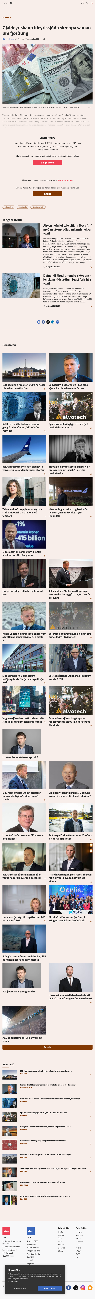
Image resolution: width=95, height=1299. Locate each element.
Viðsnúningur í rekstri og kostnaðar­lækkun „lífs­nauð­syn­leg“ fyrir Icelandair (69, 512)
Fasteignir (79, 1235)
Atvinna (78, 1238)
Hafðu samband (33, 1248)
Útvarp (60, 1251)
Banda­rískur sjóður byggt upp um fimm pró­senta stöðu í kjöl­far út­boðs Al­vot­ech (69, 721)
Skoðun (61, 1245)
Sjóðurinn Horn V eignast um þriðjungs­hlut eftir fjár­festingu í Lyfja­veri (23, 679)
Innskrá (47, 194)
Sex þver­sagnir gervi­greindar (18, 992)
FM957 (78, 1251)
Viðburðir (79, 1242)
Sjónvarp (61, 1248)
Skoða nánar (12, 1282)
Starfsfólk (30, 1257)
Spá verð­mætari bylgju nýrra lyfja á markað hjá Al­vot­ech (43, 1113)
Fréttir (60, 1232)
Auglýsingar (31, 1245)
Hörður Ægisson (8, 39)
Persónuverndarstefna (11, 1247)
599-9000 (10, 1256)
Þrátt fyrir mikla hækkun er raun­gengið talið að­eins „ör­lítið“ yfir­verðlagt (21, 427)
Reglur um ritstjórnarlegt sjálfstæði (12, 1243)
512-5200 (34, 1241)
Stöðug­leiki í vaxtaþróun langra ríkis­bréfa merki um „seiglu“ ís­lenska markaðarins (70, 470)
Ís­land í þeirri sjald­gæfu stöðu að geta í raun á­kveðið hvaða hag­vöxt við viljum (70, 878)
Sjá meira (47, 1047)
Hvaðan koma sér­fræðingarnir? (20, 757)
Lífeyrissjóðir (23, 207)
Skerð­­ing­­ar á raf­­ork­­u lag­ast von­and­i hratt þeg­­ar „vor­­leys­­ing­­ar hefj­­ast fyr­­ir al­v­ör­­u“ (54, 1169)
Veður (78, 1245)
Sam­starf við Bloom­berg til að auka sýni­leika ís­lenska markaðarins (48, 1085)
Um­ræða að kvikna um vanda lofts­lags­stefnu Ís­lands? (42, 1183)
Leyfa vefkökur (49, 1288)
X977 (78, 1254)
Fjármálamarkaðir (38, 207)
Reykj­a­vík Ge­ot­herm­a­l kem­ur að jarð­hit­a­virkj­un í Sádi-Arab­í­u (45, 1127)
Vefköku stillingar (20, 1288)
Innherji (79, 1232)
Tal (77, 1258)
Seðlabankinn (9, 207)
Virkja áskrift (47, 163)
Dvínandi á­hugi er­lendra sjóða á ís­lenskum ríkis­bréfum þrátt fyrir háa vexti (67, 279)
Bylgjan (78, 1248)
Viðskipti (61, 1235)
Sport (60, 1238)
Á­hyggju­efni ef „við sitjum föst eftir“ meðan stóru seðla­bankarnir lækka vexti (67, 229)
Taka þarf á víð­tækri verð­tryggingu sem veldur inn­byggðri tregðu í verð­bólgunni (69, 594)
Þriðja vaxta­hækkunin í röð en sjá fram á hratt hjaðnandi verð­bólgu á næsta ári (24, 637)
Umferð (30, 1260)
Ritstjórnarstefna (33, 1251)
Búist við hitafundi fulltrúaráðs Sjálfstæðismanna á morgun (45, 1196)
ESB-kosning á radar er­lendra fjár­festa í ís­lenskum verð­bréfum (46, 1071)
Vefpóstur (30, 1264)
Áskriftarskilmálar (33, 1254)
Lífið (60, 1242)
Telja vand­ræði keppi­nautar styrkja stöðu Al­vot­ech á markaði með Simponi (22, 512)
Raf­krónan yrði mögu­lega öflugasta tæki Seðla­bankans (43, 1141)
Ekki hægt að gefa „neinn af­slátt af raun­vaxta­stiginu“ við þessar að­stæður (21, 796)
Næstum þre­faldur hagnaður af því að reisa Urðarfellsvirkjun (45, 1155)
